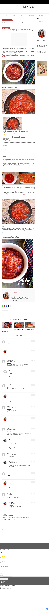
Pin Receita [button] (23, 137)
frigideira (24, 194)
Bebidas (22, 15)
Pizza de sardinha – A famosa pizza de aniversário (29, 330)
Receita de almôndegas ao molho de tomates (6, 329)
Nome (3, 529)
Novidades (10, 0)
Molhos (9, 20)
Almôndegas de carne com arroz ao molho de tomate (13, 55)
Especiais (41, 15)
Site (2, 534)
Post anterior (6, 315)
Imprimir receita (16, 137)
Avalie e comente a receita (3, 578)
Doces (6, 15)
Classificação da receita (6, 519)
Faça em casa (31, 15)
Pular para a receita (6, 28)
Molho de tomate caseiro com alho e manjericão (18, 330)
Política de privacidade (17, 0)
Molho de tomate (5, 310)
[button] (3, 134)
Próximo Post (31, 315)
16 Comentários (21, 25)
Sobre (6, 0)
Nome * (1, 573)
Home (3, 0)
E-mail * (1, 575)
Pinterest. (27, 236)
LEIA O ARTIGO (40, 56)
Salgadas (14, 15)
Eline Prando (14, 292)
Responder (33, 341)
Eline (42, 39)
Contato (4, 3)
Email (3, 532)
